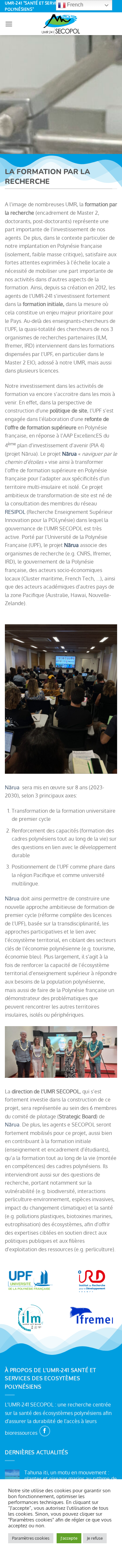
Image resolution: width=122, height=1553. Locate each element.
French (74, 4)
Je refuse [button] (95, 1538)
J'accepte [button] (69, 1538)
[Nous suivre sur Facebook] (44, 1431)
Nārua (12, 787)
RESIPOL (15, 512)
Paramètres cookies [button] (30, 1538)
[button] (9, 24)
